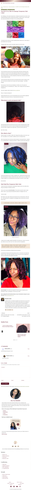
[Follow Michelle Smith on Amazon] (12, 310)
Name (2, 380)
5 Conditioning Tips (5, 468)
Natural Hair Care (5, 6)
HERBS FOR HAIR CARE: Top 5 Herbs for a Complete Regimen (7, 315)
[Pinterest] (1, 1)
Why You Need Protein (6, 474)
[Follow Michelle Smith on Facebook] (5, 310)
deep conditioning (17, 90)
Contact (11, 484)
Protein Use (4, 475)
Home (2, 6)
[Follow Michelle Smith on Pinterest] (10, 310)
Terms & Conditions (10, 483)
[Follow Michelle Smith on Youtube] (9, 310)
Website (22, 380)
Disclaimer (22, 483)
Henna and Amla (5, 478)
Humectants (4, 457)
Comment (3, 367)
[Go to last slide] (2, 331)
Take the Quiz (4, 434)
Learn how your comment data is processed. (21, 386)
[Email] (20, 486)
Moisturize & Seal (5, 458)
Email (12, 380)
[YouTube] (5, 1)
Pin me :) (4, 47)
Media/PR (19, 484)
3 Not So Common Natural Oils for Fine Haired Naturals (7, 326)
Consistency (5, 414)
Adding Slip (4, 464)
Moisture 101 (4, 454)
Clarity (4, 413)
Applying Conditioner (5, 465)
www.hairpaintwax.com (10, 295)
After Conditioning (5, 467)
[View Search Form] (29, 1)
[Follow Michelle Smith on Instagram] (7, 310)
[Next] (28, 331)
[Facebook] (3, 1)
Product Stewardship (12, 6)
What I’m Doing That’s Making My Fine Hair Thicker (22, 335)
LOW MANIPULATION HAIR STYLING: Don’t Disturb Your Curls (23, 315)
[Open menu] (29, 3)
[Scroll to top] (29, 488)
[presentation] (23, 328)
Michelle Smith (8, 298)
